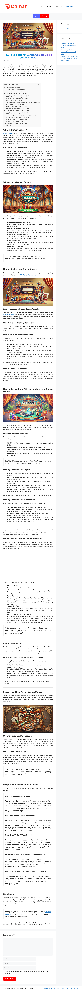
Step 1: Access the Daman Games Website (20, 95)
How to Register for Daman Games (16, 93)
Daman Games (40, 6)
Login (36, 16)
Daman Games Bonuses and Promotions (18, 110)
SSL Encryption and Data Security (17, 119)
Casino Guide (69, 6)
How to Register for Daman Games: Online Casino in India (69, 52)
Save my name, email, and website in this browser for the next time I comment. (27, 972)
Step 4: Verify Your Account (16, 100)
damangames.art (8, 314)
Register (44, 16)
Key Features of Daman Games (16, 89)
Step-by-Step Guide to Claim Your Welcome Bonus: (23, 115)
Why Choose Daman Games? (14, 91)
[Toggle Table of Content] (38, 84)
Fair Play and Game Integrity (16, 121)
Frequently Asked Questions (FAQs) (16, 123)
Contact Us (59, 6)
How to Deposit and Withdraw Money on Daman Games (23, 102)
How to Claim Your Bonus (15, 114)
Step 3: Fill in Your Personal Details (18, 98)
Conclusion (9, 125)
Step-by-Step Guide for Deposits (17, 106)
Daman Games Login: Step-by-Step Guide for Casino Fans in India (69, 58)
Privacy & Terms (48, 988)
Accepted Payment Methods (16, 104)
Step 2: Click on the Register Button (18, 97)
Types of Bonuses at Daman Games (18, 112)
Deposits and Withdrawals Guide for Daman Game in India (69, 45)
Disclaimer (57, 988)
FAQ (63, 988)
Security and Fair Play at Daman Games (17, 117)
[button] (76, 6)
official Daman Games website (28, 275)
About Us (50, 6)
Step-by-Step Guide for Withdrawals (18, 108)
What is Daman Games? (12, 87)
